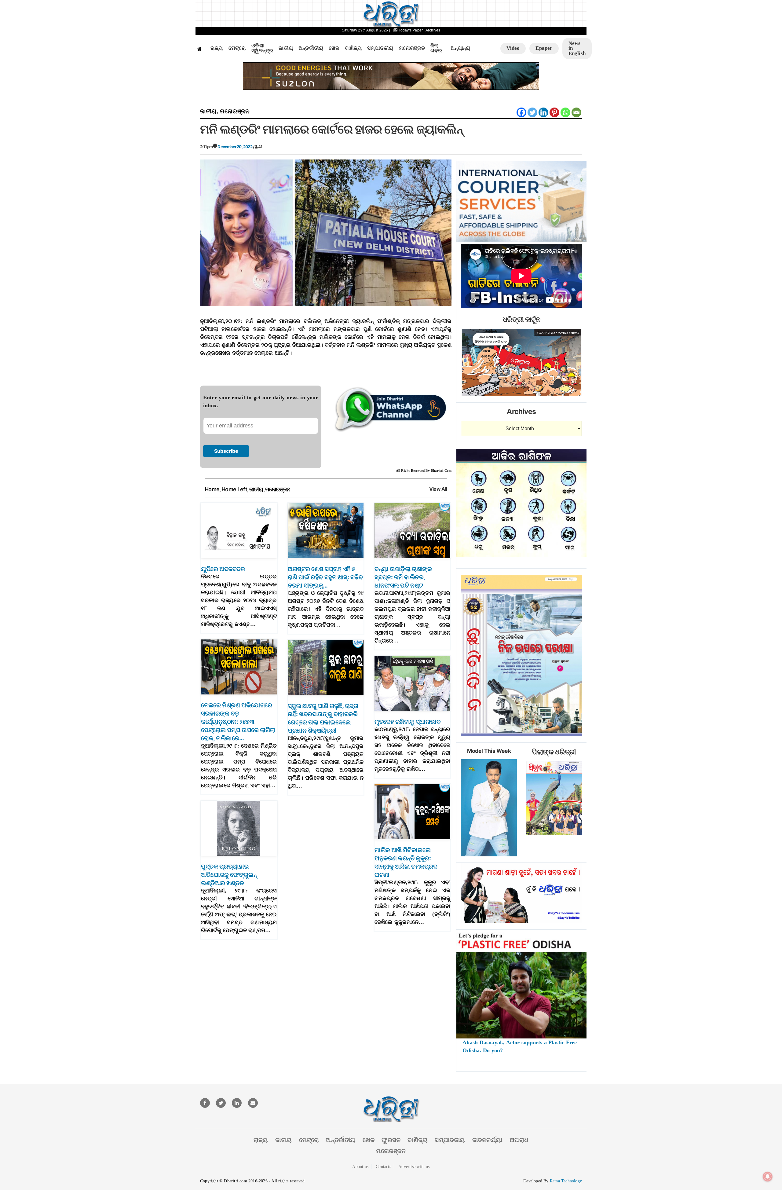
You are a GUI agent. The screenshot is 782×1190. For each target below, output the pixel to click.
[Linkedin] (543, 112)
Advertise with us (413, 1166)
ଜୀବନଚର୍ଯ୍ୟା (487, 1140)
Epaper (543, 48)
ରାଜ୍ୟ (216, 48)
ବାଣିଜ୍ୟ (353, 48)
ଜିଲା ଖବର (436, 48)
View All (438, 489)
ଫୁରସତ (391, 1140)
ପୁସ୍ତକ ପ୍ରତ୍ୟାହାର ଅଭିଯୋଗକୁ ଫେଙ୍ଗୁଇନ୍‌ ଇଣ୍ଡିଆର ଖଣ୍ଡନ (229, 875)
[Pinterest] (554, 112)
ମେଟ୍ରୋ (237, 48)
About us (360, 1166)
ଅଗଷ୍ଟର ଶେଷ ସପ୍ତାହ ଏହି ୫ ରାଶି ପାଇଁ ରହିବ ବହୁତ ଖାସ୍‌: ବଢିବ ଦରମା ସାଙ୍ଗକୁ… (325, 577)
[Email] (576, 112)
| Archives (432, 30)
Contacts (383, 1166)
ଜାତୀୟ (286, 48)
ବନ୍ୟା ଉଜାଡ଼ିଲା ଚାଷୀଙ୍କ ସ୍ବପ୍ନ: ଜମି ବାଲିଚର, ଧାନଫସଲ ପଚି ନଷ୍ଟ (403, 577)
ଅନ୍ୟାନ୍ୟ (460, 48)
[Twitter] (532, 112)
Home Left (234, 489)
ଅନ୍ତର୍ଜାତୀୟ (310, 48)
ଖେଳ (334, 48)
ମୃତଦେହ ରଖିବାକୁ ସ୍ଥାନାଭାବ (407, 721)
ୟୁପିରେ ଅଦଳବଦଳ (223, 569)
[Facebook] (521, 112)
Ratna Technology (566, 1181)
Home (212, 489)
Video (513, 48)
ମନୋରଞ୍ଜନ (412, 48)
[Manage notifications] (768, 1176)
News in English (577, 48)
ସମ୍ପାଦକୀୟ (380, 48)
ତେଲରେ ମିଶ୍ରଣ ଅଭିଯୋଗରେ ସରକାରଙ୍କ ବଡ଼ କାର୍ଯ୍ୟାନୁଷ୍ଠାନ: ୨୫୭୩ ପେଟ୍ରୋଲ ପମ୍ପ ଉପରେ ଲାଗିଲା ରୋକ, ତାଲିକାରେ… (238, 721)
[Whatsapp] (565, 112)
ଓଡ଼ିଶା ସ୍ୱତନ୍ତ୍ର (262, 48)
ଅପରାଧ (519, 1140)
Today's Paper (410, 30)
